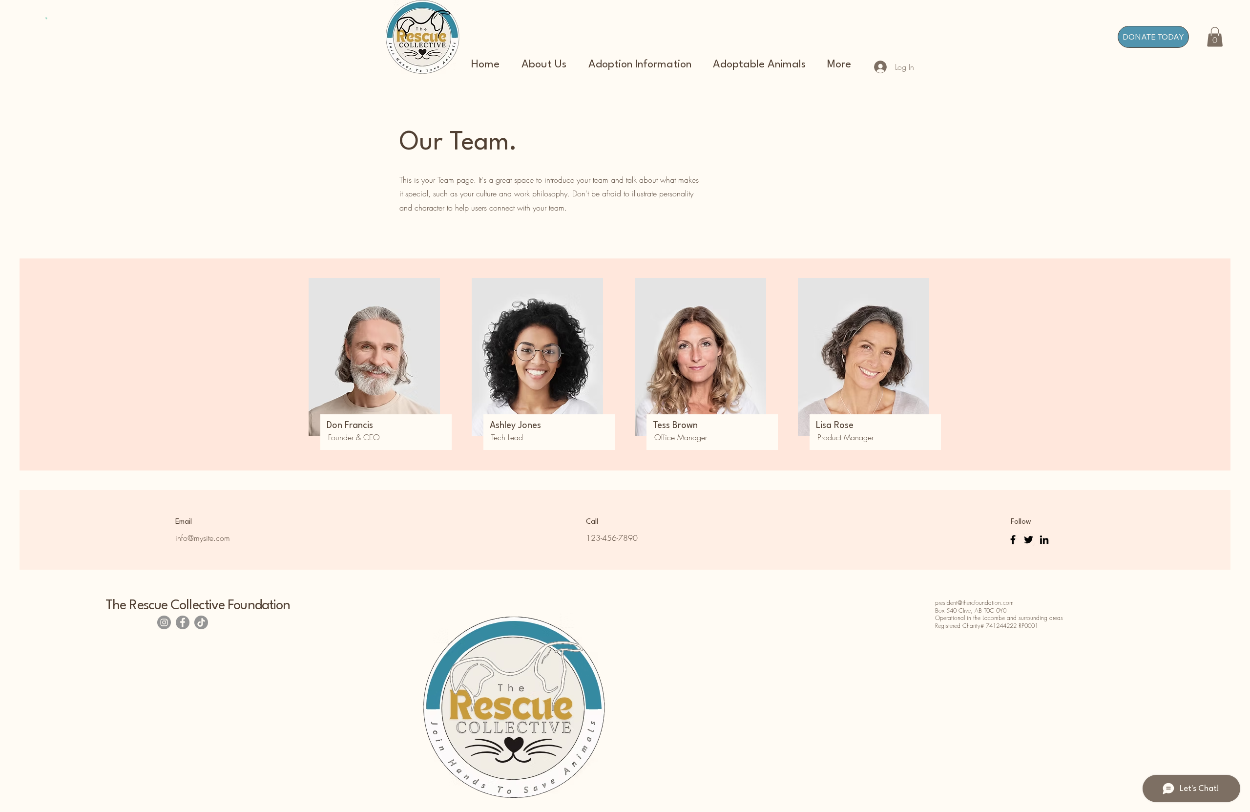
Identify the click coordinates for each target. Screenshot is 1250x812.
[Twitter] (1028, 540)
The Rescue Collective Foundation (197, 606)
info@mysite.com (202, 538)
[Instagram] (164, 622)
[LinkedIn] (1044, 540)
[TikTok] (201, 622)
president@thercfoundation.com (974, 602)
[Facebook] (1013, 540)
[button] (1215, 37)
